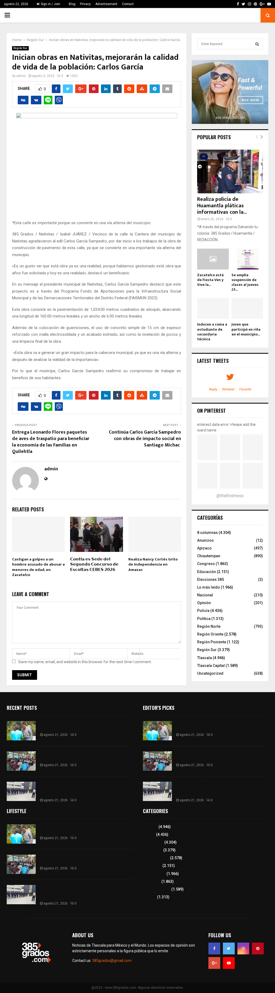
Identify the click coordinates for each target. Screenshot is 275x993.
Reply (213, 389)
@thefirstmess (230, 495)
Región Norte (208, 626)
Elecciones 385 (210, 579)
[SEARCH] (257, 44)
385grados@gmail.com (112, 960)
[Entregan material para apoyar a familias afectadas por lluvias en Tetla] (21, 730)
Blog (72, 4)
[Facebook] (214, 948)
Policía (203, 610)
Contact (128, 4)
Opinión (204, 603)
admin (21, 76)
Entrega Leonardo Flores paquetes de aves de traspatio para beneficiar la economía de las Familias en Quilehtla (50, 442)
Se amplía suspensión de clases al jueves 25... (245, 282)
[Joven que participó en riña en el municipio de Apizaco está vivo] (247, 308)
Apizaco (204, 548)
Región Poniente (211, 642)
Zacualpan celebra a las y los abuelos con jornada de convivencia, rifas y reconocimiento (85, 756)
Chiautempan (208, 556)
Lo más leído (208, 587)
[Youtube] (229, 963)
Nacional (205, 595)
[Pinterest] (258, 948)
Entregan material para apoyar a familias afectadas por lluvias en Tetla (86, 725)
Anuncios (205, 540)
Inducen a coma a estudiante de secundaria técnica (212, 331)
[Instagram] (243, 948)
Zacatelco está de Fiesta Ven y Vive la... (210, 280)
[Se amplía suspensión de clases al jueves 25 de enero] (247, 259)
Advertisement (106, 4)
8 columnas (207, 532)
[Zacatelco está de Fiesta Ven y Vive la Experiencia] (213, 259)
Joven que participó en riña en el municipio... (245, 329)
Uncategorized (210, 673)
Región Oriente (210, 634)
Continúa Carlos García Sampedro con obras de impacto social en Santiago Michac (145, 438)
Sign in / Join (50, 4)
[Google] (214, 963)
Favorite (245, 389)
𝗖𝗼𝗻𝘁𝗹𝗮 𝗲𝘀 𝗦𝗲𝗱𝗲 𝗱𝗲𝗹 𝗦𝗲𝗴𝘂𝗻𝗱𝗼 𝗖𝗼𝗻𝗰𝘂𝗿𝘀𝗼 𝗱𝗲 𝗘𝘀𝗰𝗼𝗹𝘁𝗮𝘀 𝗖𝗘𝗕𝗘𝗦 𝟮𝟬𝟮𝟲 (94, 564)
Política (204, 619)
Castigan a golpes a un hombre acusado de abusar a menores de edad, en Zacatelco (38, 567)
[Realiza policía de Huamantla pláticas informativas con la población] (230, 171)
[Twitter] (229, 948)
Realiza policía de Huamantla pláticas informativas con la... (222, 206)
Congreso (206, 564)
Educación (206, 572)
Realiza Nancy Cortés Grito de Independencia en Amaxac (153, 564)
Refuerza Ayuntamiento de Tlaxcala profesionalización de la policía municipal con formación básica (79, 789)
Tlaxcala (204, 658)
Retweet (228, 389)
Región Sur (20, 48)
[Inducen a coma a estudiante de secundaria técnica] (213, 308)
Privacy (85, 4)
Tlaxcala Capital (211, 665)
